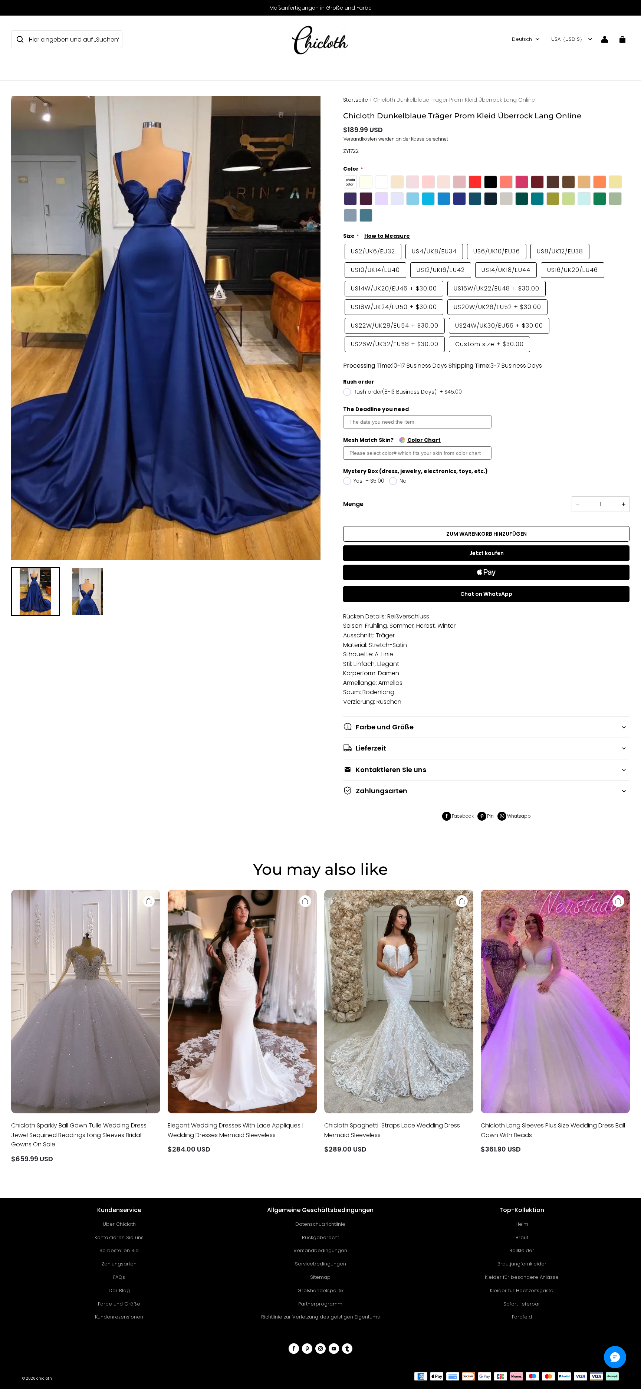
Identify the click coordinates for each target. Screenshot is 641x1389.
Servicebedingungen (320, 1263)
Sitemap (320, 1277)
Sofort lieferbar (521, 1303)
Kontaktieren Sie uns (119, 1237)
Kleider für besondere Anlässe (522, 1277)
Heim (522, 1224)
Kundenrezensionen (119, 1316)
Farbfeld (522, 1316)
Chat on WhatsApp (486, 594)
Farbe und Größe (119, 1303)
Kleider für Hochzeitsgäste (521, 1290)
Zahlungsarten (119, 1263)
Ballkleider (521, 1250)
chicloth (44, 1378)
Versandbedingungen (320, 1250)
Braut (522, 1237)
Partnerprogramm (320, 1303)
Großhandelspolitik (320, 1290)
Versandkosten (360, 139)
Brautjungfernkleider (521, 1263)
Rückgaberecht (320, 1237)
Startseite (355, 100)
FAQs (119, 1277)
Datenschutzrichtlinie (320, 1224)
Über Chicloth (119, 1224)
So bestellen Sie (119, 1250)
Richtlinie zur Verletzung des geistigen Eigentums (320, 1316)
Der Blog (119, 1290)
